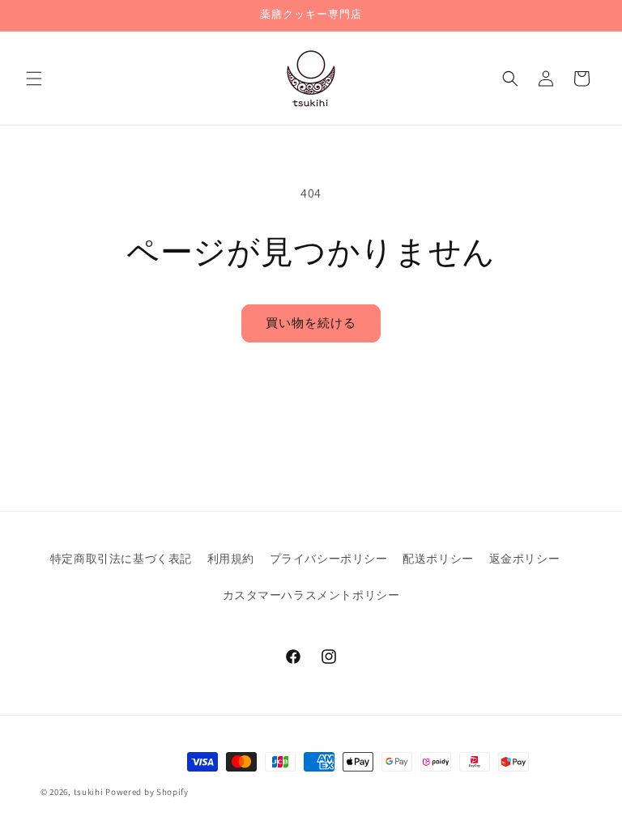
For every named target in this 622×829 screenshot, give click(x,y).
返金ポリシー (524, 558)
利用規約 (230, 558)
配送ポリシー (438, 558)
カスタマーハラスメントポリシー (311, 595)
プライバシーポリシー (329, 558)
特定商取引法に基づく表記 (121, 558)
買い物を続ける (311, 322)
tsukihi (89, 791)
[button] (34, 78)
